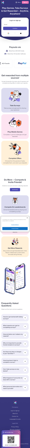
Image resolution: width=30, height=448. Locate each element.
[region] (15, 224)
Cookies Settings (15, 224)
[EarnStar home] (2, 2)
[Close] (27, 217)
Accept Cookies (15, 228)
